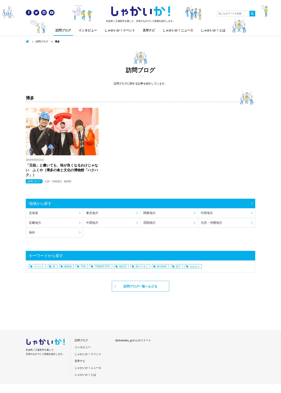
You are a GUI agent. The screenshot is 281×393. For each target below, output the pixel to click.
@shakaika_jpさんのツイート (133, 340)
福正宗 (123, 266)
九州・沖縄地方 (211, 222)
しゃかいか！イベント (120, 30)
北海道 (33, 213)
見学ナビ (149, 30)
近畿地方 (35, 222)
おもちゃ (195, 266)
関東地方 (149, 213)
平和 (83, 266)
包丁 (178, 266)
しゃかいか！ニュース (178, 30)
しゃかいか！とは (213, 30)
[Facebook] (29, 12)
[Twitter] (36, 12)
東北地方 (92, 213)
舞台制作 (162, 266)
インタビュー (88, 30)
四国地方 (149, 222)
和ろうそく (142, 266)
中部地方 (207, 213)
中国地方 (92, 222)
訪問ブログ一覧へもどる (140, 286)
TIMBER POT (102, 266)
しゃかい (140, 11)
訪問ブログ (63, 30)
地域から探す (40, 203)
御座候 (68, 266)
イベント (39, 266)
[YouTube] (51, 12)
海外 (32, 232)
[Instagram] (44, 12)
